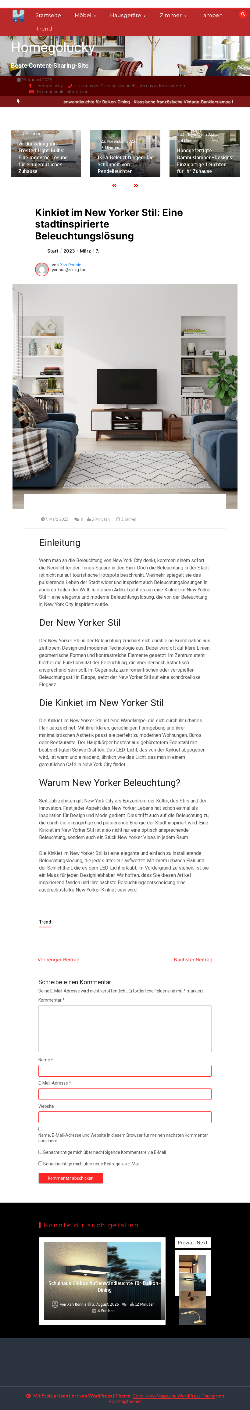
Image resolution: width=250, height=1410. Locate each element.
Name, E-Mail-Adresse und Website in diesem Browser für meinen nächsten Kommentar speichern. (123, 1138)
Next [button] (202, 1243)
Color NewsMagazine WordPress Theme (174, 1395)
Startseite (48, 15)
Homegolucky (53, 47)
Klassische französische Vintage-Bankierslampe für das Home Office (175, 101)
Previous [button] (188, 1243)
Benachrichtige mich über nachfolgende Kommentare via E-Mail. (105, 1152)
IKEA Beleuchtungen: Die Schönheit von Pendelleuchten (126, 164)
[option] (46, 153)
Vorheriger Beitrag (59, 959)
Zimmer (171, 15)
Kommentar (51, 1000)
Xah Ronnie (70, 264)
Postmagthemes (125, 1401)
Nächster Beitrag (193, 959)
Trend (44, 29)
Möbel (83, 15)
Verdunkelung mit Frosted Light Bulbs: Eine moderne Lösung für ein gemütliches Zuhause (43, 157)
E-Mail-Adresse (54, 1083)
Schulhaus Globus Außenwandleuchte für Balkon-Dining (104, 1286)
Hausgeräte (125, 15)
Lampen (211, 15)
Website (46, 1106)
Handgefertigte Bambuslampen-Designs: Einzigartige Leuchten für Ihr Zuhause (205, 160)
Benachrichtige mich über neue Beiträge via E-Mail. (92, 1163)
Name (45, 1059)
